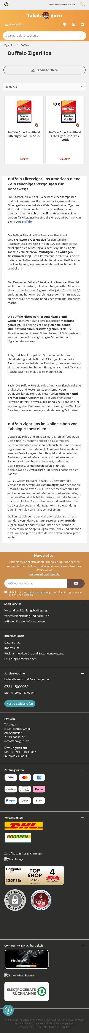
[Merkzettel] (64, 24)
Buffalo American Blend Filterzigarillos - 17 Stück (24, 134)
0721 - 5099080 (16, 686)
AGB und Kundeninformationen (24, 621)
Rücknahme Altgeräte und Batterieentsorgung (34, 653)
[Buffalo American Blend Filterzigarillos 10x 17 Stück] (65, 112)
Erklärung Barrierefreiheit (20, 659)
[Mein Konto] (73, 24)
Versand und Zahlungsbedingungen (27, 610)
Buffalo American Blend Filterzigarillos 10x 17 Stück (65, 136)
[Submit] (76, 583)
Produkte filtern (47, 70)
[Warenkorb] (82, 24)
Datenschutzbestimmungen (38, 592)
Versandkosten (66, 1019)
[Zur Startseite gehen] (44, 15)
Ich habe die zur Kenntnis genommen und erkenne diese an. (45, 593)
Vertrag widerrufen (20, 703)
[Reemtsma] (43, 900)
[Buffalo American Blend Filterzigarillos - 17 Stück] (24, 112)
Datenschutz (12, 642)
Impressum (11, 648)
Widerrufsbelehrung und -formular (26, 616)
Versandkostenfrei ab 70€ (58, 4)
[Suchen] (81, 35)
